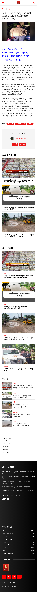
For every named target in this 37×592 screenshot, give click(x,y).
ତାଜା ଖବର (6, 366)
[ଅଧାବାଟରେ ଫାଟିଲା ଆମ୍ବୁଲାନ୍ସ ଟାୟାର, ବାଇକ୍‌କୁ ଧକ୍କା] (18, 354)
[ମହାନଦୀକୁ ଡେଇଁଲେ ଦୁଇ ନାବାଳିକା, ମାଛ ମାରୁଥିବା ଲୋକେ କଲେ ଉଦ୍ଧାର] (7, 423)
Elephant (10, 124)
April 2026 (6, 449)
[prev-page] (3, 241)
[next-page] (6, 241)
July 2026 (6, 441)
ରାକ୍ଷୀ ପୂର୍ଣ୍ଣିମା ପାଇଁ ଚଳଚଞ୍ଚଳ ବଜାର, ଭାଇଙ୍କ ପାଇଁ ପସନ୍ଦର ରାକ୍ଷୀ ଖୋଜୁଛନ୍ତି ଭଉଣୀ (18, 181)
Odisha (30, 124)
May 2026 (6, 446)
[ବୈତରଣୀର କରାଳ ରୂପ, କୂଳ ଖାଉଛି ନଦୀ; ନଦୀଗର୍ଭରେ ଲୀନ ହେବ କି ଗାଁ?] (18, 195)
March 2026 (7, 452)
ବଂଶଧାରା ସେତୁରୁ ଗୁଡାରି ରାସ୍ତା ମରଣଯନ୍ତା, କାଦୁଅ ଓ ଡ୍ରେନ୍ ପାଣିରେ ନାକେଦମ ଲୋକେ (19, 235)
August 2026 (7, 438)
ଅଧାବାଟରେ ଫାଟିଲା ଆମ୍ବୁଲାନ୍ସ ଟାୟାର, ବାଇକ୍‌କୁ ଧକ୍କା (18, 369)
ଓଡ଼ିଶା (9, 9)
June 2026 (6, 444)
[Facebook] (13, 144)
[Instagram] (16, 144)
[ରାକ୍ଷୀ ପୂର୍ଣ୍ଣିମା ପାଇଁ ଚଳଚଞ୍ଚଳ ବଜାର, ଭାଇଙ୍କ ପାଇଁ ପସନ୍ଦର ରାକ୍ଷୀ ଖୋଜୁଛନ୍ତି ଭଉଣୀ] (18, 168)
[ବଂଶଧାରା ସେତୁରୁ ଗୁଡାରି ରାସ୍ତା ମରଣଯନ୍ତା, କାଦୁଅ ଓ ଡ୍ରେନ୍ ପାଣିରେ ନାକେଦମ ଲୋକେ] (18, 222)
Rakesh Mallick (20, 138)
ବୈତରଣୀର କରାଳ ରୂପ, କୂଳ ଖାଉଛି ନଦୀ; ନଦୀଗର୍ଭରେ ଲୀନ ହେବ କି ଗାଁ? (19, 208)
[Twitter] (20, 144)
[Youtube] (24, 144)
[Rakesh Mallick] (12, 138)
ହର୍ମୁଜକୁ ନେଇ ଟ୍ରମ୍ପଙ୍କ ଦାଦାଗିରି (11, 495)
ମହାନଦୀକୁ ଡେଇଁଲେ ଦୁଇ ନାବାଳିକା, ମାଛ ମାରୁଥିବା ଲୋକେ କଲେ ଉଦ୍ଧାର (23, 424)
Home (3, 9)
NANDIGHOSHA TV (20, 124)
